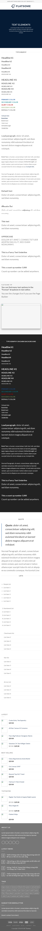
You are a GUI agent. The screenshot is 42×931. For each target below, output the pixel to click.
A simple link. (30, 167)
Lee (19, 890)
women (27, 896)
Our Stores (16, 925)
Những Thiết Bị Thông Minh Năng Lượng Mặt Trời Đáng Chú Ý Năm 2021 (22, 868)
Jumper (9, 890)
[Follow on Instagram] (6, 842)
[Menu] (2, 6)
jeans (3, 890)
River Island (9, 893)
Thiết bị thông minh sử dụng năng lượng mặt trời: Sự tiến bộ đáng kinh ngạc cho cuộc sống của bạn (23, 874)
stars (31, 893)
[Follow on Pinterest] (17, 842)
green (28, 887)
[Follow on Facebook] (3, 842)
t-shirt (3, 896)
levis (23, 890)
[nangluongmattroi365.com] (21, 6)
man (27, 890)
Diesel (20, 887)
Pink (3, 893)
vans (8, 896)
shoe (26, 893)
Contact (29, 925)
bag (3, 887)
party (36, 890)
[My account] (36, 6)
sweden (36, 893)
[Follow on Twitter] (10, 842)
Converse (14, 887)
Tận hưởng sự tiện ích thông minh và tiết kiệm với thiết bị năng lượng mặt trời (23, 862)
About (8, 925)
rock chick (17, 893)
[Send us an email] (13, 842)
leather (15, 890)
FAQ (34, 925)
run (23, 893)
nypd (31, 890)
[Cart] (40, 6)
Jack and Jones (35, 887)
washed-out (15, 896)
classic (7, 887)
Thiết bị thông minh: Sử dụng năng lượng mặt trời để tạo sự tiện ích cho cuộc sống (23, 855)
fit (24, 887)
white (21, 896)
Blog (22, 925)
